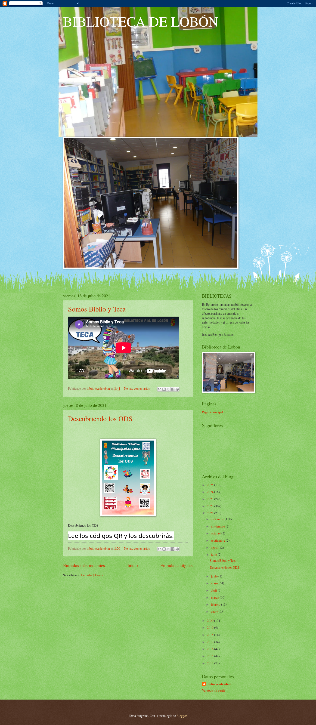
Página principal (212, 412)
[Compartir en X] (168, 389)
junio (214, 576)
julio (214, 554)
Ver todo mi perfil (213, 690)
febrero (216, 604)
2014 (210, 663)
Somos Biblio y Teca (97, 308)
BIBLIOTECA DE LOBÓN (140, 21)
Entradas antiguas (176, 565)
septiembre (218, 540)
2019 (210, 627)
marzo (215, 597)
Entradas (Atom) (92, 575)
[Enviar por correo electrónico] (159, 389)
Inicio (132, 565)
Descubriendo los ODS (100, 418)
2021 (210, 513)
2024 (210, 492)
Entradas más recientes (84, 565)
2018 (210, 634)
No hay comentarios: (137, 388)
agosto (215, 547)
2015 (210, 656)
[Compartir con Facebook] (172, 389)
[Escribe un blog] (164, 389)
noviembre (218, 526)
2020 (210, 620)
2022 (210, 506)
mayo (215, 583)
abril (214, 590)
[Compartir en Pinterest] (177, 389)
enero (215, 611)
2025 (210, 485)
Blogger (182, 715)
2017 (210, 642)
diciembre (218, 519)
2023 (210, 499)
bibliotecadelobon (219, 684)
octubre (216, 533)
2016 (210, 649)
